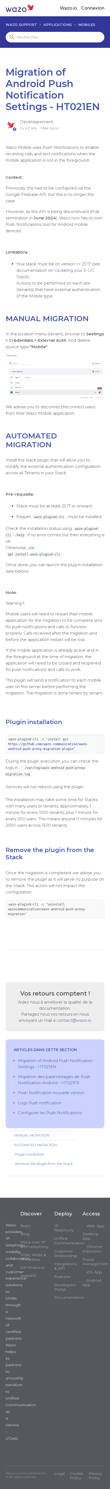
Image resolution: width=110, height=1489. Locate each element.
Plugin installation (29, 1154)
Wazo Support (21, 24)
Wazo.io (68, 8)
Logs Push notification (39, 1102)
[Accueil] (20, 7)
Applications (58, 24)
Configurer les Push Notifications (50, 1112)
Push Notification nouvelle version (51, 1092)
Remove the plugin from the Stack (44, 1164)
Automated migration (35, 1145)
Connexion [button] (92, 8)
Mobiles (86, 24)
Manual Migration (31, 1135)
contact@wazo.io (74, 1020)
